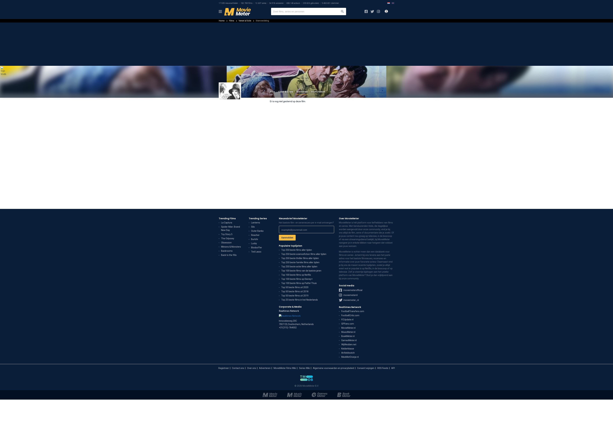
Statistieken (318, 91)
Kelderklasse (347, 348)
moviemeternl (350, 295)
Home (221, 20)
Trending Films (227, 218)
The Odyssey (227, 238)
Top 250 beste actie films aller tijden (299, 266)
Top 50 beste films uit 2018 (294, 291)
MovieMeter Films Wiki (285, 368)
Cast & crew (285, 91)
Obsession (226, 242)
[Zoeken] (342, 11)
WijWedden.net (348, 344)
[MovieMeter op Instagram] (378, 11)
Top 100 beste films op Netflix (296, 275)
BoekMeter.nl (348, 336)
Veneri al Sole (245, 20)
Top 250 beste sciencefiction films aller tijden (303, 254)
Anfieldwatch (348, 353)
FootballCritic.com (350, 315)
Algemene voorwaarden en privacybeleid (333, 368)
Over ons (251, 368)
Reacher (255, 235)
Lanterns (255, 222)
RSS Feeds (382, 368)
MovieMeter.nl (348, 328)
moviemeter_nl (351, 300)
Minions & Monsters (231, 246)
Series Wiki (304, 368)
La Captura (226, 222)
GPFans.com (347, 323)
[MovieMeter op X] (372, 11)
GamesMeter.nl (349, 340)
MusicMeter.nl (348, 332)
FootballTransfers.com (352, 311)
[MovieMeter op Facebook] (366, 11)
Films (231, 20)
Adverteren (265, 368)
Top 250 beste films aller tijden (296, 250)
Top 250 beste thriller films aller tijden (300, 258)
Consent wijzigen (365, 368)
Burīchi (254, 239)
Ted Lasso (256, 251)
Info (272, 91)
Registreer (223, 368)
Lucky (254, 243)
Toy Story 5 (226, 234)
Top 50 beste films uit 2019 (294, 295)
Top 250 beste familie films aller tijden (300, 262)
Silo (253, 226)
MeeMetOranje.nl (350, 357)
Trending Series (258, 218)
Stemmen (302, 91)
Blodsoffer (256, 247)
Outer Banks (257, 231)
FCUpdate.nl (347, 319)
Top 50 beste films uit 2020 (294, 287)
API (393, 368)
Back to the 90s (229, 255)
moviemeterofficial (352, 290)
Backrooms (227, 251)
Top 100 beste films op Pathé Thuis (299, 283)
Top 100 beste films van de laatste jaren (301, 270)
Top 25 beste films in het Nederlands (299, 299)
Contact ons (238, 368)
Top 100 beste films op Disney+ (297, 279)
